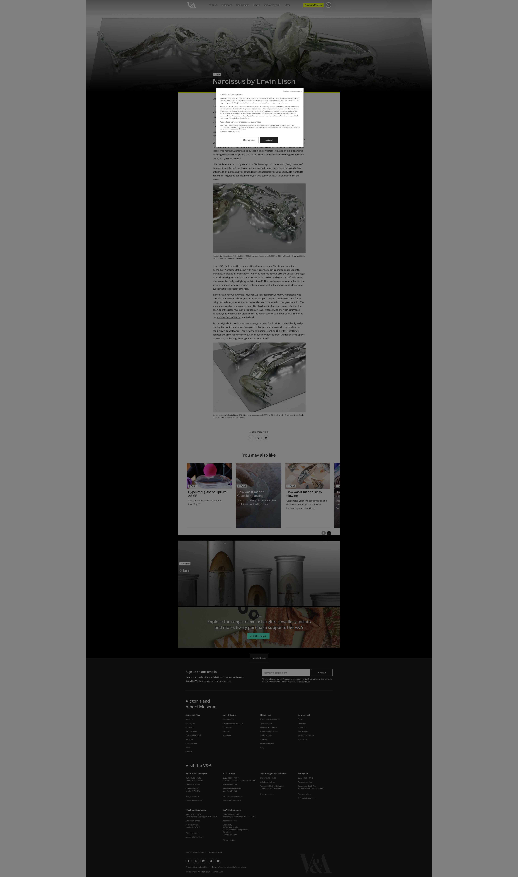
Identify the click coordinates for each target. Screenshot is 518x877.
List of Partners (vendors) (229, 131)
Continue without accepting (292, 91)
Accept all (269, 140)
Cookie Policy (245, 118)
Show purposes (249, 140)
